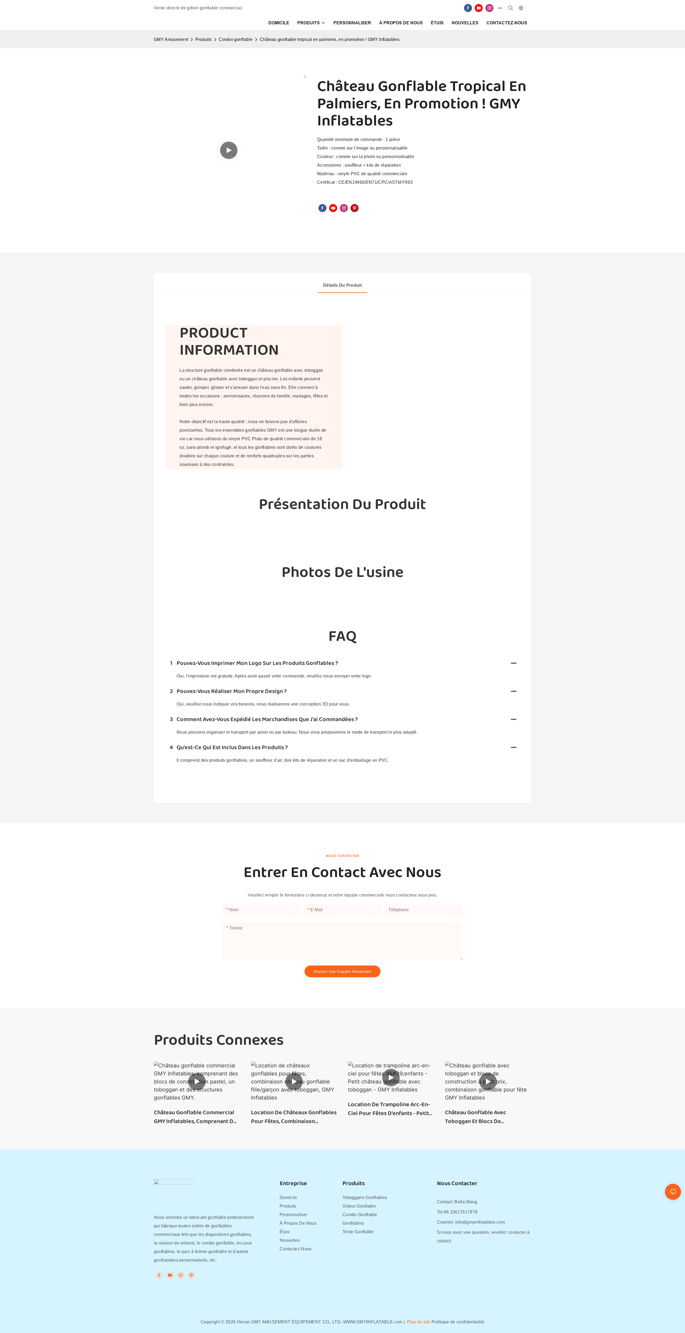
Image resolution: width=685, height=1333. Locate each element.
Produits (203, 39)
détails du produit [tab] (342, 285)
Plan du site (418, 1322)
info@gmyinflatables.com (480, 1222)
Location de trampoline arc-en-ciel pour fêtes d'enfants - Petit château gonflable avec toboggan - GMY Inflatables (389, 1109)
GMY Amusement (171, 39)
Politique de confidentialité (458, 1322)
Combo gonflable (236, 39)
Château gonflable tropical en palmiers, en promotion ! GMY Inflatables (329, 39)
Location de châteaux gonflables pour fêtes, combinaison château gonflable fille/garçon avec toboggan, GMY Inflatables (294, 1117)
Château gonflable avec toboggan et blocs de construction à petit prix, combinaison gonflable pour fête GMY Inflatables (482, 1117)
